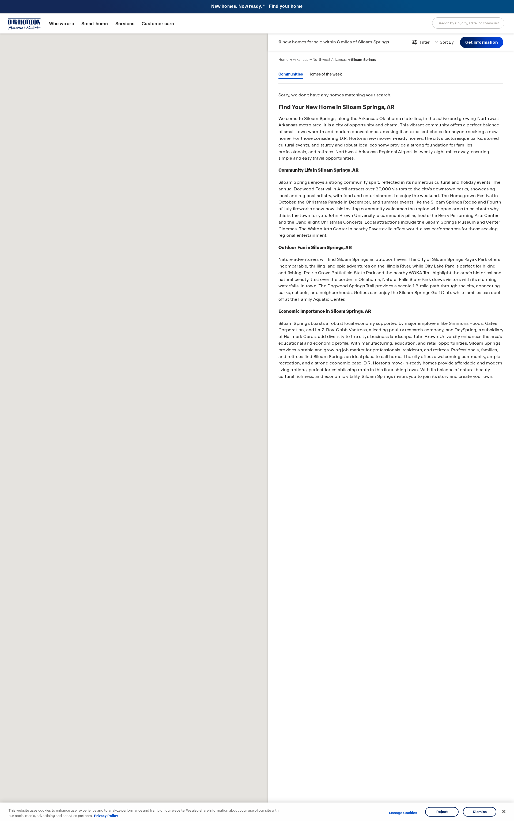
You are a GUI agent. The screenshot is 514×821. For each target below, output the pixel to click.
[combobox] (468, 23)
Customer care (158, 23)
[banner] (257, 7)
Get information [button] (481, 42)
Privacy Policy (106, 815)
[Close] (503, 811)
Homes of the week (325, 74)
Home (283, 59)
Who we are (61, 23)
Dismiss (480, 811)
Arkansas (300, 59)
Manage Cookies (403, 813)
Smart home (94, 23)
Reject (442, 811)
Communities (290, 74)
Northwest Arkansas (330, 59)
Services (124, 23)
